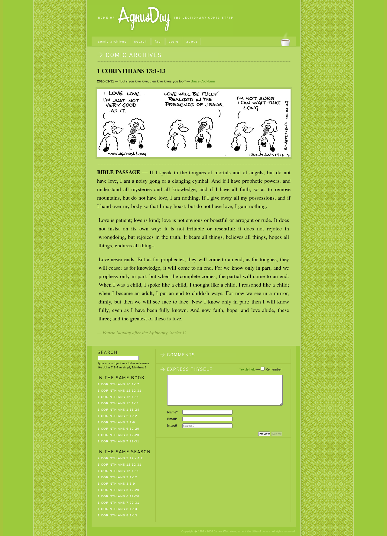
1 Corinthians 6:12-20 (118, 428)
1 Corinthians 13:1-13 (131, 70)
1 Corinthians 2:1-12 (117, 416)
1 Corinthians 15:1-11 (118, 397)
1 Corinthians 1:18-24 (118, 409)
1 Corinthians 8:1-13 (117, 509)
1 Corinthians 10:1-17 (118, 384)
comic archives (112, 41)
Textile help (247, 369)
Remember (273, 369)
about (191, 41)
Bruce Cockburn (203, 81)
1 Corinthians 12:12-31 (119, 390)
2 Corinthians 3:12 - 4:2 (120, 458)
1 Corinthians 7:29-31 (118, 441)
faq (158, 41)
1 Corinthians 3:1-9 (116, 422)
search (140, 41)
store (174, 41)
